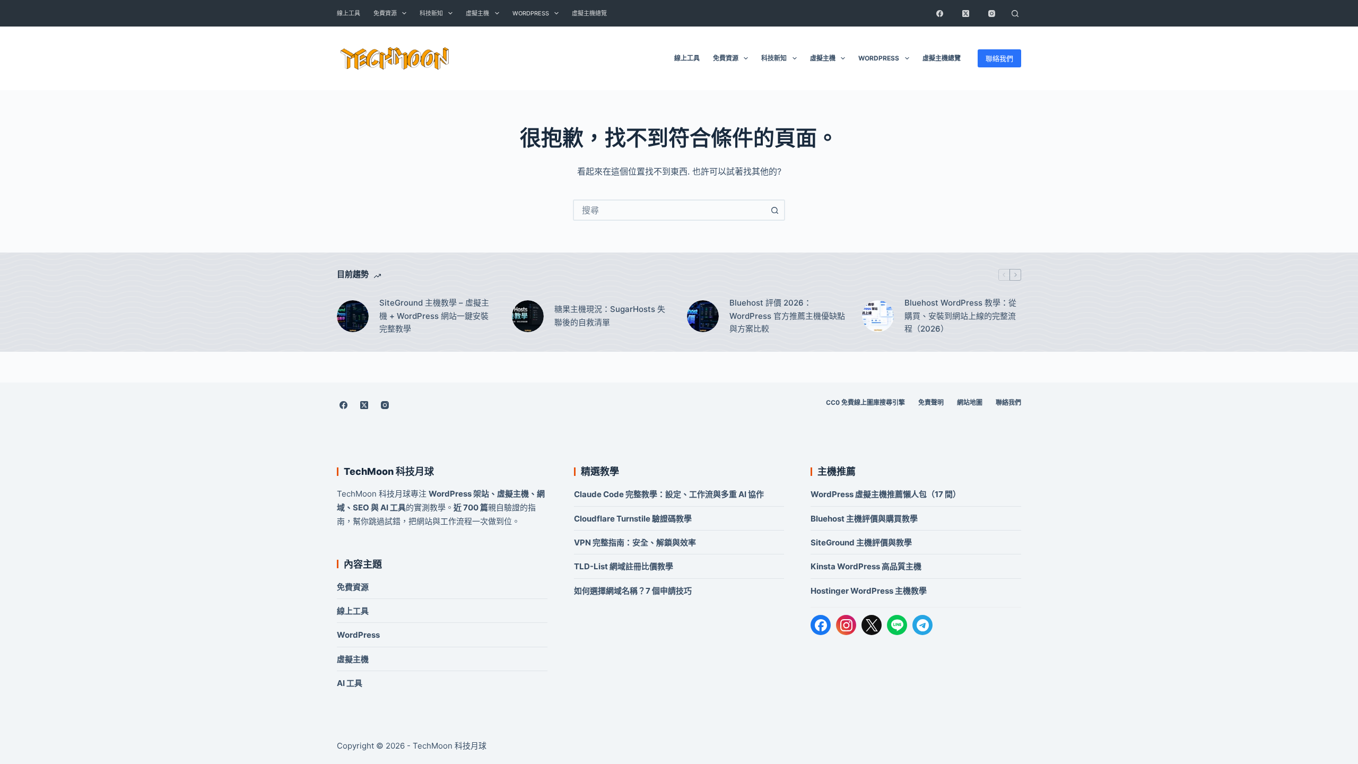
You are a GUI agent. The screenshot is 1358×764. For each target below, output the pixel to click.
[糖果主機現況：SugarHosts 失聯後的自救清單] (528, 316)
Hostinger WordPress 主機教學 (869, 591)
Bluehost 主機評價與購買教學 (864, 519)
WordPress (530, 13)
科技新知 (431, 13)
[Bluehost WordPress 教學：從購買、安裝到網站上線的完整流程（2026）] (878, 316)
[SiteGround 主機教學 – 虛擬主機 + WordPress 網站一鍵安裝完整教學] (353, 316)
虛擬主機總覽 (589, 13)
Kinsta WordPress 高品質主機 (866, 566)
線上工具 (348, 13)
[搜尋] (1014, 13)
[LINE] (897, 625)
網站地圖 (969, 402)
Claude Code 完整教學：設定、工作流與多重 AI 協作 (669, 494)
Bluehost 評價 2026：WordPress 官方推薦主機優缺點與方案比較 (787, 316)
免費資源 (385, 13)
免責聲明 (931, 402)
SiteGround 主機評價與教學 (861, 542)
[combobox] (669, 210)
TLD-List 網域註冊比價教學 (623, 566)
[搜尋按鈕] (774, 210)
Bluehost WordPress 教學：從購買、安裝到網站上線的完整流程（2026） (960, 316)
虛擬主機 (477, 13)
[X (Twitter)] (965, 13)
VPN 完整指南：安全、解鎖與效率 (635, 542)
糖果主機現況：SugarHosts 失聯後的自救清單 (609, 315)
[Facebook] (939, 13)
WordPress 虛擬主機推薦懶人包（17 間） (886, 494)
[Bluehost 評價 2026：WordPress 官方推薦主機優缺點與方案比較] (703, 316)
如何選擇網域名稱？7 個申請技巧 (633, 591)
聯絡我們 (999, 58)
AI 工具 (349, 683)
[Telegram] (922, 625)
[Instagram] (991, 13)
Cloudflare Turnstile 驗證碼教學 (633, 519)
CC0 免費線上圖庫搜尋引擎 (865, 402)
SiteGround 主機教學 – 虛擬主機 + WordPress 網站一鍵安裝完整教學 (434, 316)
